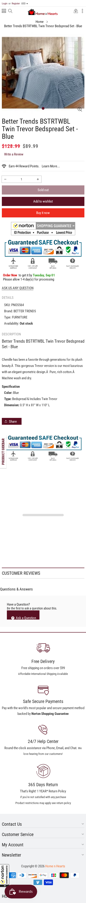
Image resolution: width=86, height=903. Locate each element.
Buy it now (43, 213)
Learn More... (51, 166)
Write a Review (13, 154)
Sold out (43, 190)
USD (23, 3)
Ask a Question (25, 618)
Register (14, 3)
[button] (4, 875)
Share (13, 421)
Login (4, 3)
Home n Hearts (55, 866)
